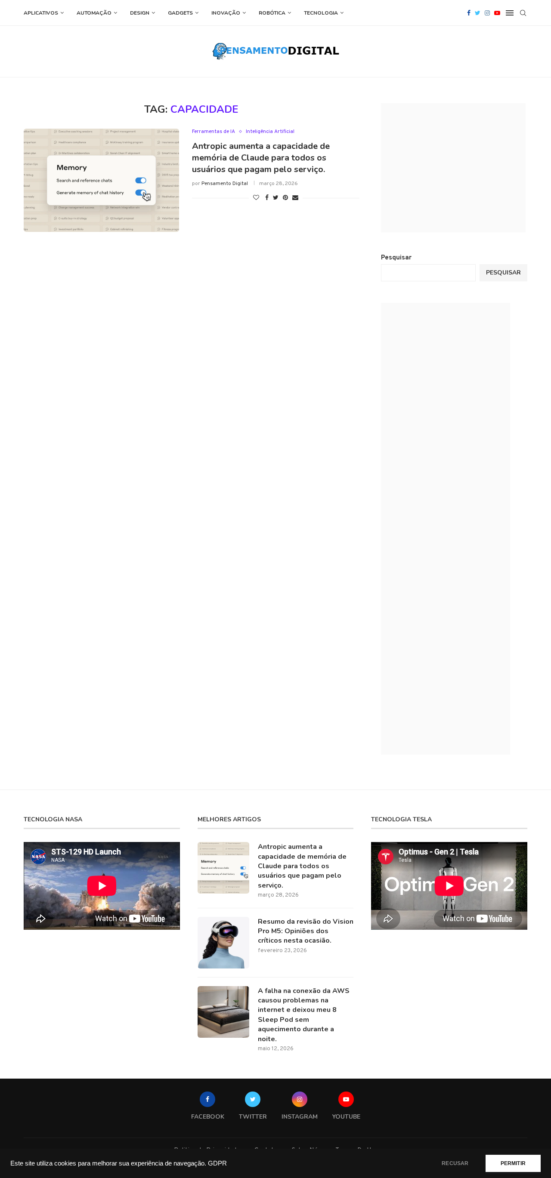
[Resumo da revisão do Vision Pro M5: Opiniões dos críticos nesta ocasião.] (223, 942)
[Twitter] (477, 12)
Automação (94, 12)
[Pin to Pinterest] (285, 198)
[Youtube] (497, 12)
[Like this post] (256, 198)
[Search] (523, 12)
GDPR (217, 1163)
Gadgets (180, 12)
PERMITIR (513, 1163)
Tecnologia (321, 12)
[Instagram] (487, 12)
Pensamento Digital (224, 183)
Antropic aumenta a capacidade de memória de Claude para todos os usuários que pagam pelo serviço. (261, 157)
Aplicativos (41, 12)
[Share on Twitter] (276, 198)
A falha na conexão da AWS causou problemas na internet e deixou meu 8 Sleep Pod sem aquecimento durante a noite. (304, 1015)
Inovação (225, 12)
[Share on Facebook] (267, 198)
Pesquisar (396, 258)
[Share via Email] (295, 198)
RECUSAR (455, 1163)
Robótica (272, 12)
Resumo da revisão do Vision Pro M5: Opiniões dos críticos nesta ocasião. (305, 931)
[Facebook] (469, 12)
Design (139, 12)
